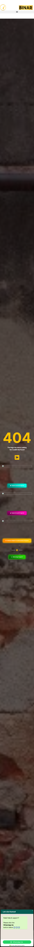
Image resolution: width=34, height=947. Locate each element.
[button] (17, 11)
